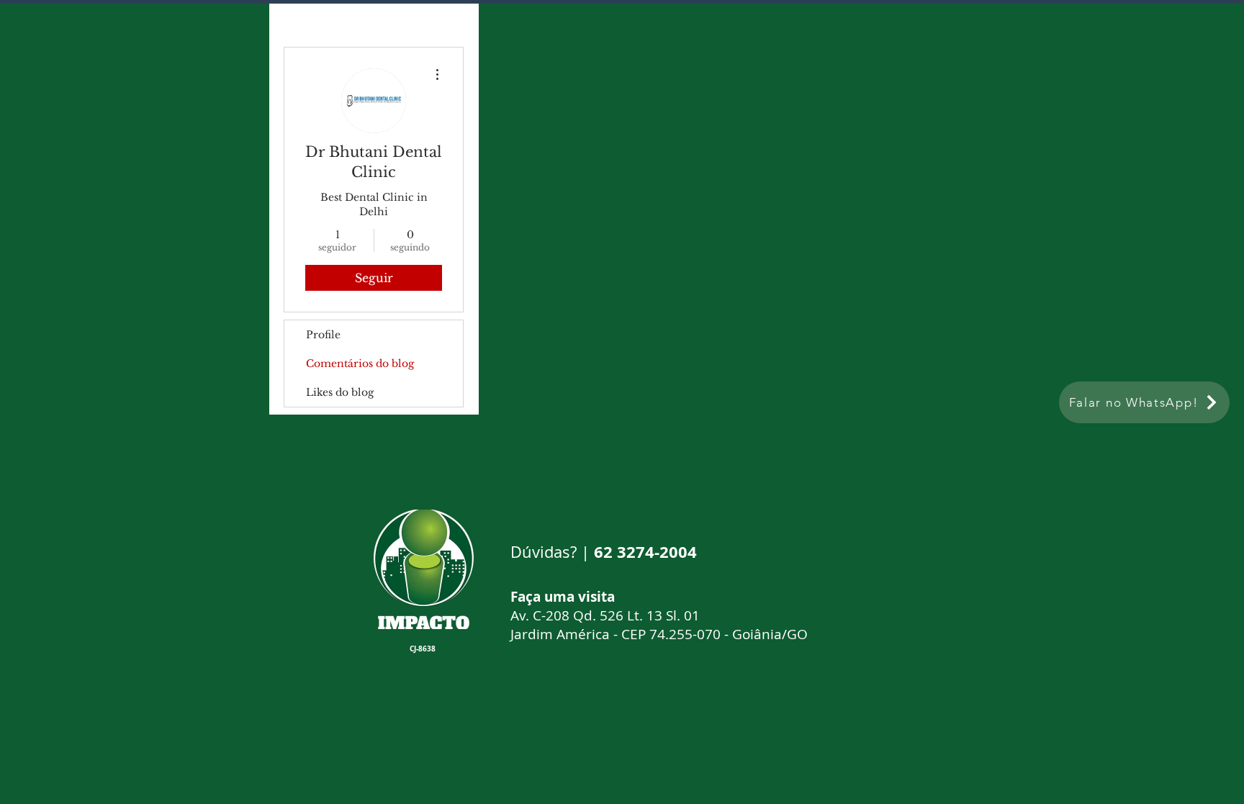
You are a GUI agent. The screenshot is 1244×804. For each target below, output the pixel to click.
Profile (323, 334)
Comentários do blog (360, 363)
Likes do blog (340, 392)
